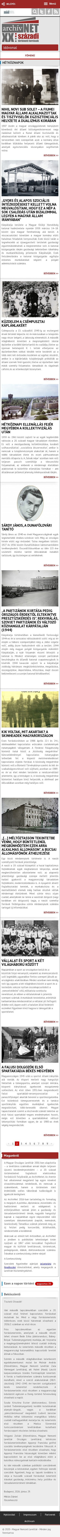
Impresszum (29, 1514)
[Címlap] (20, 40)
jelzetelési (45, 1263)
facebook (49, 11)
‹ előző (8, 1143)
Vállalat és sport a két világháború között (23, 962)
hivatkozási (10, 1267)
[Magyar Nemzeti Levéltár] (9, 14)
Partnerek (50, 1514)
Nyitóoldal (9, 1514)
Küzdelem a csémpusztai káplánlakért (23, 323)
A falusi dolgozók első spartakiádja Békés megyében (28, 1069)
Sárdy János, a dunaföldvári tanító (27, 527)
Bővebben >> (51, 155)
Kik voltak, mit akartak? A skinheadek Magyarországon (27, 734)
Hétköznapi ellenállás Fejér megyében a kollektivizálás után (27, 428)
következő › (51, 1143)
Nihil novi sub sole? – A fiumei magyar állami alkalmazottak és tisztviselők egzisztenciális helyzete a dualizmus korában (30, 115)
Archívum (29, 1521)
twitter (42, 11)
